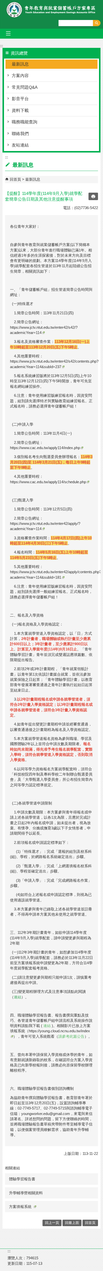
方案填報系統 (20, 1206)
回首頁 (15, 179)
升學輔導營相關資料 (26, 1193)
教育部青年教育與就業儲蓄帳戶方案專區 (51, 9)
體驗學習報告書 (22, 1179)
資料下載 (20, 110)
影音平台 (20, 98)
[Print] (93, 196)
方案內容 (20, 75)
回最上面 (72, 1223)
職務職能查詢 (24, 122)
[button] (96, 23)
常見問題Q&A (25, 87)
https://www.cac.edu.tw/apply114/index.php (45, 448)
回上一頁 (52, 1223)
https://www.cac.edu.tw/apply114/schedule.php (48, 482)
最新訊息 (20, 64)
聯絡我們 (20, 133)
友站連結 (20, 145)
